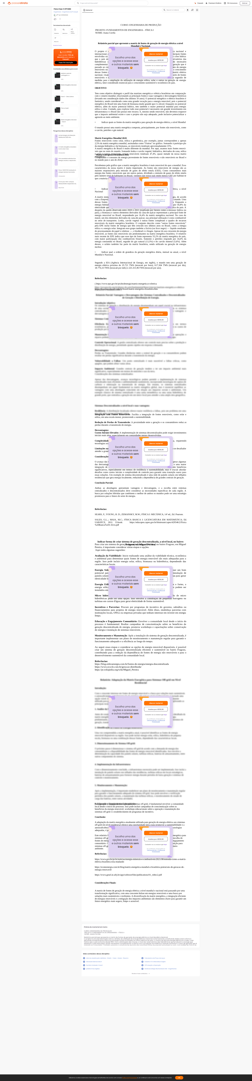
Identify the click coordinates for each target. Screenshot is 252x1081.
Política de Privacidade (158, 72)
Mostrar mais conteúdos (139, 973)
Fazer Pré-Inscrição (66, 63)
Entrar (244, 3)
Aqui (165, 65)
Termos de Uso (152, 71)
